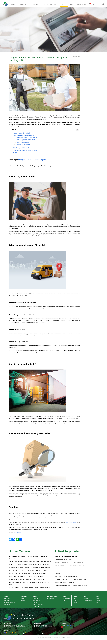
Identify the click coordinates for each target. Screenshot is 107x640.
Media (75, 596)
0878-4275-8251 (69, 625)
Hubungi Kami (7, 604)
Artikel (64, 600)
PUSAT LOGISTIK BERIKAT (50, 4)
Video (75, 600)
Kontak (97, 596)
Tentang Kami (7, 598)
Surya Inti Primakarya (12, 633)
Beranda (6, 596)
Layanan (35, 596)
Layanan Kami (7, 600)
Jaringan (23, 600)
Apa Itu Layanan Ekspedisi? (21, 133)
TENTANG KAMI (23, 4)
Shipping (35, 602)
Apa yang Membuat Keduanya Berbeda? (25, 150)
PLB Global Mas (50, 598)
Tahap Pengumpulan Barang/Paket (26, 137)
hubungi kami (17, 532)
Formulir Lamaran (88, 600)
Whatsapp (98, 600)
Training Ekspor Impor (38, 604)
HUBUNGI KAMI (81, 4)
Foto (75, 598)
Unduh (75, 602)
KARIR (71, 4)
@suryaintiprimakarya (30, 633)
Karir (85, 596)
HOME (13, 4)
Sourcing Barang (36, 600)
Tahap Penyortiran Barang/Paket (25, 139)
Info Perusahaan (66, 598)
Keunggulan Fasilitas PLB (9, 602)
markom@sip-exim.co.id (71, 627)
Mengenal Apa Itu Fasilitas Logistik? (32, 160)
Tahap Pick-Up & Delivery (23, 144)
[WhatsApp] (17, 539)
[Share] (20, 539)
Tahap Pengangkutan (22, 142)
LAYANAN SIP (35, 4)
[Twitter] (10, 539)
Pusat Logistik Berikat (52, 596)
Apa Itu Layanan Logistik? (21, 148)
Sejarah (22, 598)
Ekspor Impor (36, 598)
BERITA (64, 4)
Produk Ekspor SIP (37, 606)
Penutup (15, 152)
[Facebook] (13, 539)
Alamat (97, 598)
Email (97, 602)
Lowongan (86, 598)
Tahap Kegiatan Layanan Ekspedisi (23, 135)
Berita (64, 596)
